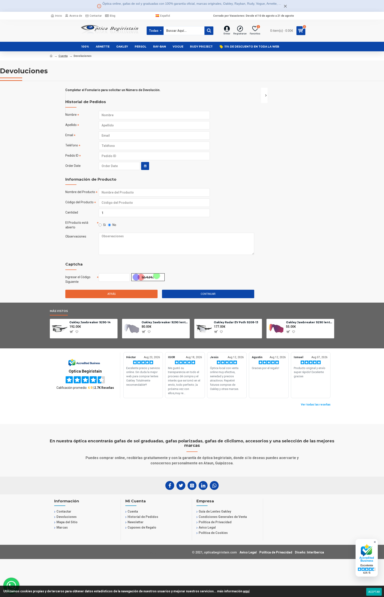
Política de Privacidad (275, 552)
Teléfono (71, 145)
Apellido (71, 125)
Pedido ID (71, 155)
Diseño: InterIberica (309, 552)
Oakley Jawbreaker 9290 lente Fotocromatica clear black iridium (165, 322)
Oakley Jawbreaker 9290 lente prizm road (309, 322)
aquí (246, 591)
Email (69, 135)
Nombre (71, 114)
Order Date (73, 166)
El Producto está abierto (76, 225)
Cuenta (63, 56)
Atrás (111, 294)
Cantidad (71, 212)
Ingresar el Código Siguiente (77, 279)
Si (104, 225)
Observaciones (75, 236)
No (114, 225)
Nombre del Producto (80, 192)
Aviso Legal (248, 552)
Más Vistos (59, 311)
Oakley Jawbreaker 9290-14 (90, 322)
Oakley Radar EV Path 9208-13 (236, 322)
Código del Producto (79, 202)
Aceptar (374, 591)
